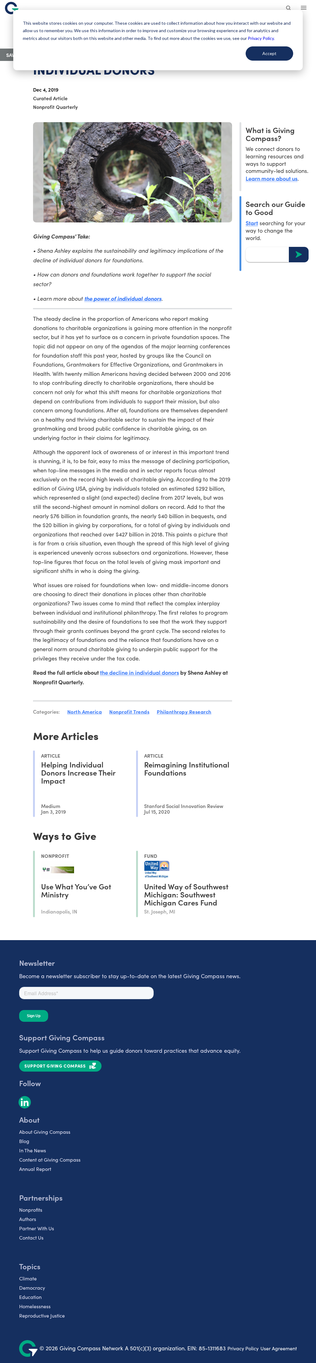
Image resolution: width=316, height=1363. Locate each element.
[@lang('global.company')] (12, 8)
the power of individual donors (122, 298)
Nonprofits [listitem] (30, 1209)
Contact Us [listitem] (31, 1237)
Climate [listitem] (28, 1278)
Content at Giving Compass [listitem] (50, 1159)
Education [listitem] (30, 1297)
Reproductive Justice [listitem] (42, 1315)
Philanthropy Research (184, 711)
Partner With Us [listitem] (36, 1228)
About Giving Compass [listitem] (44, 1132)
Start (252, 223)
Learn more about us (271, 178)
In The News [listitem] (32, 1150)
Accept (269, 53)
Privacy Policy (243, 1348)
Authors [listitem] (27, 1219)
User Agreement (278, 1348)
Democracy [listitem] (32, 1287)
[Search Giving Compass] (288, 8)
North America (84, 711)
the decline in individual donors (139, 672)
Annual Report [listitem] (35, 1169)
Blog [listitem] (24, 1141)
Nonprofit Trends (129, 711)
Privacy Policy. (261, 38)
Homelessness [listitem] (35, 1306)
